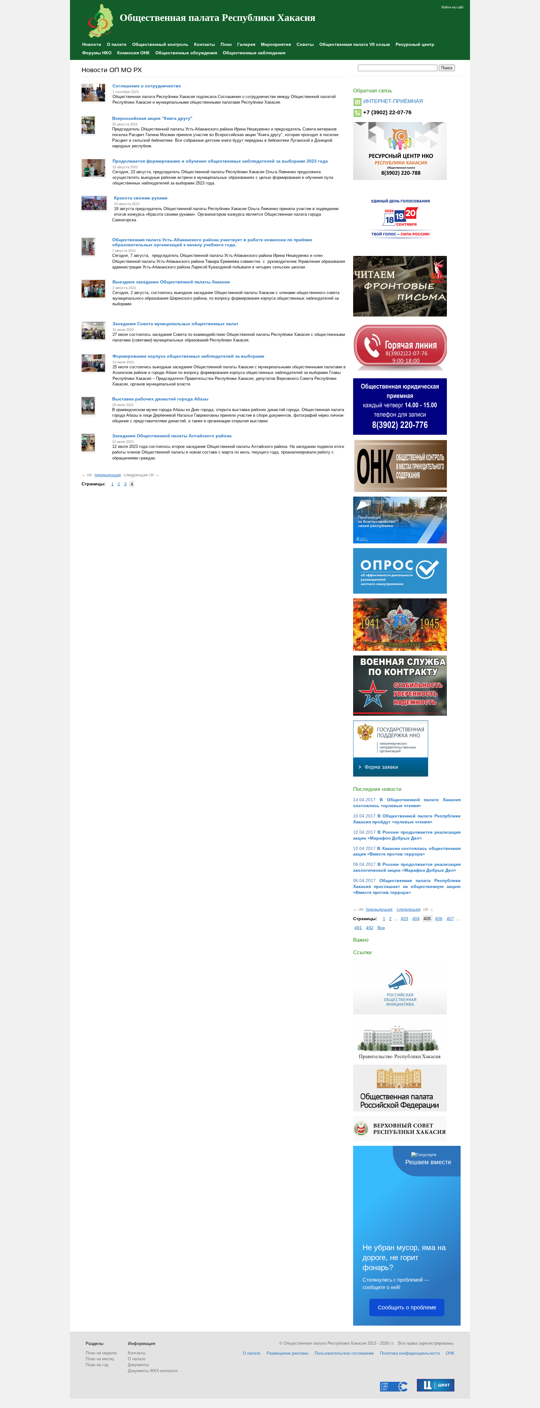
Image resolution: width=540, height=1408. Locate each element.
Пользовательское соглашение (344, 1353)
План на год (97, 1364)
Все (381, 927)
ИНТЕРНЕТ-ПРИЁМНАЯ (393, 101)
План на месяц (100, 1358)
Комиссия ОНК (133, 52)
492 (369, 927)
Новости (91, 44)
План (226, 44)
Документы (138, 1364)
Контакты (204, 44)
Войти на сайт (453, 7)
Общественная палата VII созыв (354, 44)
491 (358, 927)
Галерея (246, 44)
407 (450, 918)
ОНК (450, 1353)
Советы (305, 44)
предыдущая (107, 474)
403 (404, 918)
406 (438, 918)
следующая (409, 909)
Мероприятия (276, 44)
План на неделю (101, 1353)
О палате (117, 44)
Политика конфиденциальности (410, 1353)
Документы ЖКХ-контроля (153, 1370)
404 (416, 918)
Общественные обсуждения (186, 52)
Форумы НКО (97, 52)
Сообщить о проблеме (407, 1307)
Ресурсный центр (415, 44)
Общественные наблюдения (254, 52)
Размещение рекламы (287, 1353)
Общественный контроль (160, 44)
